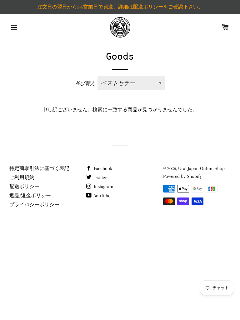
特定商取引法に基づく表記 (39, 168)
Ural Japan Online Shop (201, 168)
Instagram (102, 186)
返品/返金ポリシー (30, 195)
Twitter (99, 177)
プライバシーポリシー (34, 205)
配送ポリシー (24, 186)
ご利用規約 (21, 177)
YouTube (101, 195)
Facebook (102, 168)
